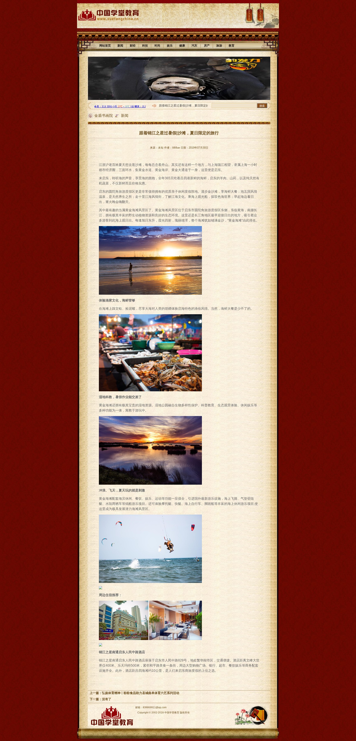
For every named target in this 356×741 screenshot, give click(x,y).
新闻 (120, 45)
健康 (182, 45)
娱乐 (170, 45)
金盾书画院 (103, 116)
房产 (207, 45)
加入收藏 (260, 15)
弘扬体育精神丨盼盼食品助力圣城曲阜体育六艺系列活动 (140, 693)
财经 (133, 45)
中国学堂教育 (171, 712)
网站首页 (105, 45)
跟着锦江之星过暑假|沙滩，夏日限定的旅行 (179, 133)
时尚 (157, 45)
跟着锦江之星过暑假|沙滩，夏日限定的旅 (185, 105)
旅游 (219, 45)
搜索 (262, 105)
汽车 (194, 45)
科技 (145, 45)
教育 (231, 45)
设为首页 (249, 15)
